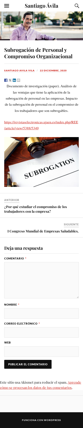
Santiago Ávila (41, 5)
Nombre (11, 304)
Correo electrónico (22, 323)
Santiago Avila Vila (19, 70)
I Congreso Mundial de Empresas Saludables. (43, 231)
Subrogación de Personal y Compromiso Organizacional (38, 52)
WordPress (52, 420)
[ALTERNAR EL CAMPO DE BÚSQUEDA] (76, 5)
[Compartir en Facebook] (5, 80)
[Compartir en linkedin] (14, 80)
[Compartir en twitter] (10, 80)
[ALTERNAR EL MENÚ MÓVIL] (6, 5)
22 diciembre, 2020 (53, 70)
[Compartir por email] (18, 80)
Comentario (15, 258)
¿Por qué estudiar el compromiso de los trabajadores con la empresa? (35, 208)
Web (7, 342)
